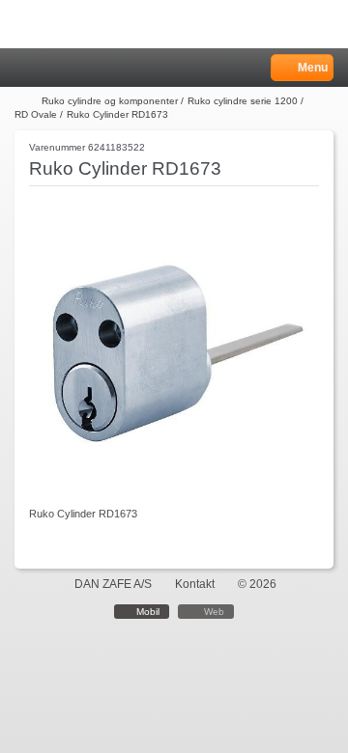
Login (50, 68)
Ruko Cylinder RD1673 (117, 114)
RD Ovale (35, 114)
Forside (26, 101)
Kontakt (195, 584)
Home (24, 68)
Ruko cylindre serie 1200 (243, 101)
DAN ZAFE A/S (113, 584)
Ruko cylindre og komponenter (110, 101)
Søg (74, 68)
